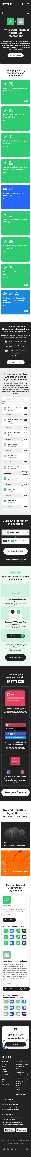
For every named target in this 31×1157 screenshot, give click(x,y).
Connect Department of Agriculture (16, 989)
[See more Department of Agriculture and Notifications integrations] (21, 1001)
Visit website (6, 914)
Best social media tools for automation (13, 1124)
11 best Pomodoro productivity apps (12, 1117)
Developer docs (6, 1084)
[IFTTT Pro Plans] (25, 408)
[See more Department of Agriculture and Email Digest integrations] (9, 1007)
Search (4, 1079)
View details (7, 414)
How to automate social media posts (12, 1122)
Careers (13, 1140)
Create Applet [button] (15, 551)
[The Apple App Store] (9, 1130)
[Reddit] (27, 1149)
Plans (3, 1081)
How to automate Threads (9, 1119)
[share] (28, 13)
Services (4, 1064)
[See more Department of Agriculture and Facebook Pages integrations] (21, 1007)
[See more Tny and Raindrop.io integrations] (9, 930)
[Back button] (2, 13)
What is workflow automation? (10, 1109)
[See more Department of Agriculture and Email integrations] (9, 1001)
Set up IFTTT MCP (15, 362)
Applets (4, 1069)
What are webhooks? (8, 1114)
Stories (4, 1066)
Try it (25, 414)
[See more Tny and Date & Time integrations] (21, 937)
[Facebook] (4, 1149)
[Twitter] (19, 1149)
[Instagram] (12, 1149)
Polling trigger (13, 446)
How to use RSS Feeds (8, 1112)
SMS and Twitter (20, 1081)
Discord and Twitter (21, 1094)
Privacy (16, 1143)
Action (11, 491)
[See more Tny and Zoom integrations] (9, 943)
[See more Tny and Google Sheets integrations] (21, 943)
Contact (9, 1143)
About (22, 1143)
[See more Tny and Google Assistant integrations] (21, 930)
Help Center (5, 1074)
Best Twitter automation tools (10, 1104)
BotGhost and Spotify (22, 1078)
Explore (5, 1061)
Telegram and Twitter (21, 1092)
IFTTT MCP (5, 1071)
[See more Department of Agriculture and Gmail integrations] (9, 1014)
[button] (28, 4)
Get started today (15, 55)
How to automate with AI (8, 1102)
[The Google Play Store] (21, 1130)
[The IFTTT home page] (7, 4)
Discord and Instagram (22, 1064)
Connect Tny (9, 920)
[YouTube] (15, 1149)
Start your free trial (15, 792)
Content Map (5, 1076)
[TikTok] (23, 1149)
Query (11, 410)
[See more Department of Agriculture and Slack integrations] (21, 1014)
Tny (4, 29)
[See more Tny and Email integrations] (9, 937)
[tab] (3, 399)
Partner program (23, 1140)
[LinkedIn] (8, 1149)
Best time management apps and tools (12, 1107)
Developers (6, 1140)
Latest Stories (7, 1099)
